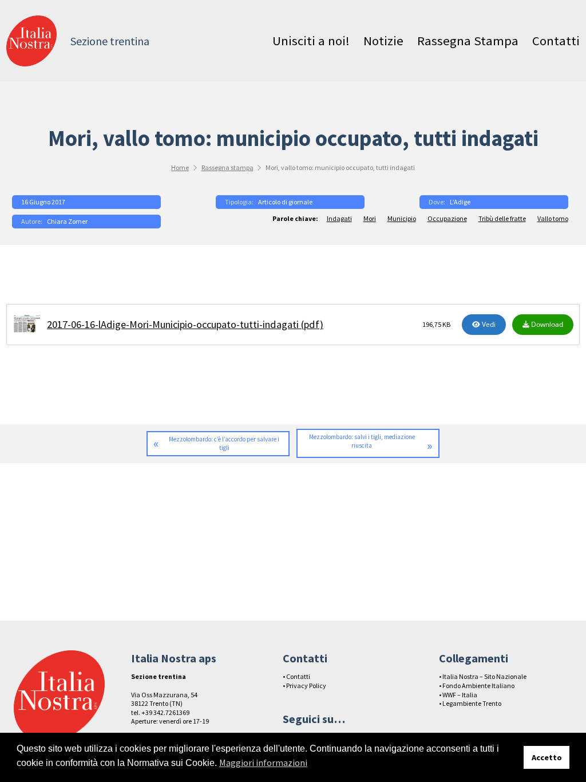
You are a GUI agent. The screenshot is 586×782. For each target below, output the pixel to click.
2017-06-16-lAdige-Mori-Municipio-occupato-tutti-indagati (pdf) (185, 324)
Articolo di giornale (285, 202)
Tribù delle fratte (502, 218)
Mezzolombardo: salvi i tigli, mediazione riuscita (362, 441)
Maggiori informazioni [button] (263, 762)
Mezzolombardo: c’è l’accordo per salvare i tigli (224, 443)
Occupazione (447, 218)
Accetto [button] (547, 757)
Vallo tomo (552, 218)
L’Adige (460, 202)
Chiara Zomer (67, 221)
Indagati (339, 218)
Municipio (401, 218)
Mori (369, 218)
